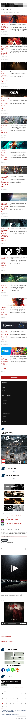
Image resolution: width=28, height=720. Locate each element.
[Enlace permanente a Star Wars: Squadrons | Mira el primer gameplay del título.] (14, 278)
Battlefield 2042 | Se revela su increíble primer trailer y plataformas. (4, 155)
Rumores (21, 248)
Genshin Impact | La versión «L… (14, 519)
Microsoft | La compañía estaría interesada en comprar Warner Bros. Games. (4, 262)
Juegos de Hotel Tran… (10, 515)
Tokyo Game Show (6, 413)
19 (17, 701)
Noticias (21, 15)
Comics (3, 387)
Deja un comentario (4, 34)
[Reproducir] (2, 623)
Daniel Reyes (4, 32)
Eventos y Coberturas (9, 194)
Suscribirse (4, 540)
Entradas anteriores (14, 377)
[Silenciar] (21, 623)
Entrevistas (4, 424)
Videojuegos (25, 15)
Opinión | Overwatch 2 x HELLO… (17, 523)
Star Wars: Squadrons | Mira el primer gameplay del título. (4, 287)
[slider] (24, 623)
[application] (14, 623)
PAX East (4, 416)
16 (6, 701)
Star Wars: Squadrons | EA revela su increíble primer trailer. (4, 311)
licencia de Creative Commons (17, 687)
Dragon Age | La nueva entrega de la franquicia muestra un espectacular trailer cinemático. (5, 234)
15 (2, 701)
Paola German (4, 189)
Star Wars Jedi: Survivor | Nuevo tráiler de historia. (5, 27)
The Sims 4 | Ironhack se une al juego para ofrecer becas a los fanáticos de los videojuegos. (4, 362)
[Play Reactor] (14, 5)
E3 (11, 116)
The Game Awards (19, 194)
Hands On (4, 421)
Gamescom (5, 411)
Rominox (3, 84)
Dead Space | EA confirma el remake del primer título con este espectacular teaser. (5, 103)
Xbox (26, 62)
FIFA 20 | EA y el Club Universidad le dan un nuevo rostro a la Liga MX (4, 335)
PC (17, 62)
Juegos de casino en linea (6, 636)
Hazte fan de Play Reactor (7, 628)
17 (10, 701)
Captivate (4, 398)
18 (13, 701)
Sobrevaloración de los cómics (7, 641)
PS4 (17, 116)
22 (2, 703)
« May (2, 708)
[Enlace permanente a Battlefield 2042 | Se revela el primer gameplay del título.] (14, 120)
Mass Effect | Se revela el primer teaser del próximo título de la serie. (4, 207)
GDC (3, 408)
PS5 (19, 62)
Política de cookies (15, 714)
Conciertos (4, 403)
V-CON (4, 418)
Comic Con (5, 400)
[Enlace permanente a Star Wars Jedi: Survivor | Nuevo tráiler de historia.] (14, 19)
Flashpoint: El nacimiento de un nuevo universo (10, 639)
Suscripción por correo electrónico (10, 529)
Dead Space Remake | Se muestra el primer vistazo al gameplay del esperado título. (4, 76)
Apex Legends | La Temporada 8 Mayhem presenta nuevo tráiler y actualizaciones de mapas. (5, 181)
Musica (3, 390)
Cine (2, 385)
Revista (3, 392)
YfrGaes (6, 523)
